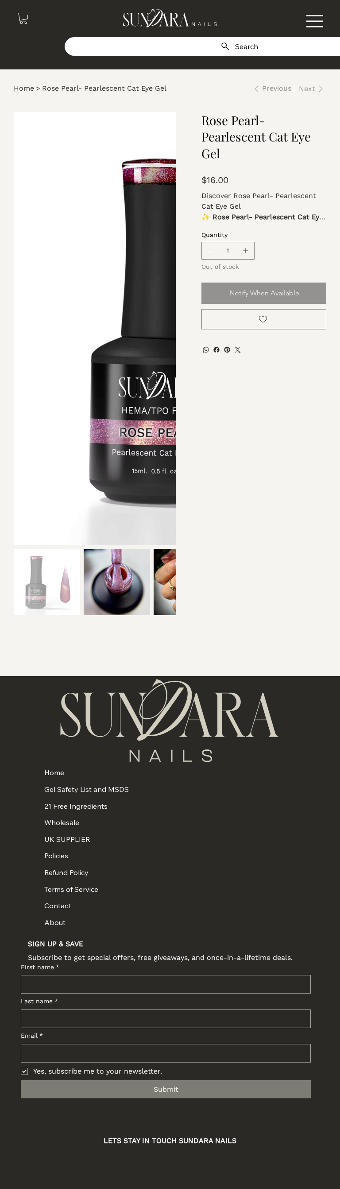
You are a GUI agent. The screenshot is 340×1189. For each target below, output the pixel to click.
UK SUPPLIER (67, 839)
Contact (57, 905)
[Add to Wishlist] (264, 319)
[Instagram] (137, 1161)
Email (32, 1035)
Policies (56, 855)
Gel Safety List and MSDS (86, 789)
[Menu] (314, 21)
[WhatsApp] (205, 349)
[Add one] (246, 251)
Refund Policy (66, 872)
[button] (23, 18)
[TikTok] (203, 1161)
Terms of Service (71, 889)
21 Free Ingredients (76, 806)
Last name (39, 1001)
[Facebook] (216, 349)
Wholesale (61, 822)
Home (54, 772)
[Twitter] (237, 349)
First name (40, 967)
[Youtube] (181, 1161)
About (55, 922)
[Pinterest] (227, 349)
